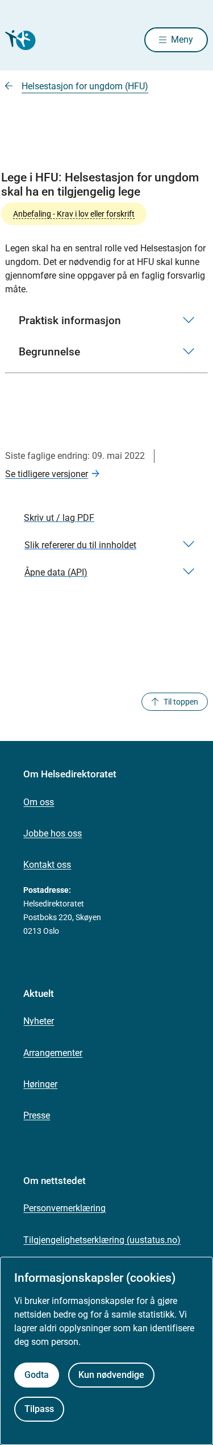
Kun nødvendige (111, 1374)
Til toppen (181, 701)
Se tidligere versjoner (46, 474)
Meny (182, 39)
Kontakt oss (47, 864)
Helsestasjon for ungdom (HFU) (85, 86)
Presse (36, 1115)
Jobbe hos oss (52, 833)
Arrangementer (52, 1052)
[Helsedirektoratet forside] (18, 40)
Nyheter (38, 1021)
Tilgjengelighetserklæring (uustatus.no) (102, 1240)
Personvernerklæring (64, 1208)
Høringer (40, 1084)
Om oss (38, 802)
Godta (36, 1374)
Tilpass (39, 1408)
